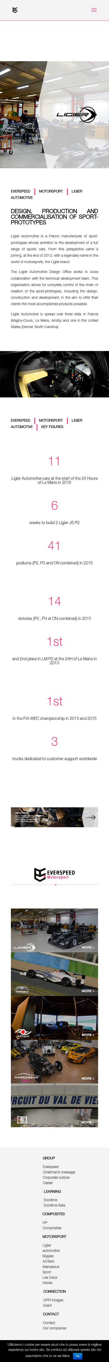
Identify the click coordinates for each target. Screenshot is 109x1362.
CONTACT (51, 1314)
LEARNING (52, 1192)
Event (47, 1306)
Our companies (54, 1328)
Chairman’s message (59, 1172)
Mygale (48, 1256)
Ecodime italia (54, 1206)
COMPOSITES (54, 1214)
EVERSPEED (21, 191)
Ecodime (50, 1200)
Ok (78, 1356)
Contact (49, 1323)
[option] (54, 930)
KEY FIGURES (52, 427)
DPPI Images (53, 1300)
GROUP (49, 1158)
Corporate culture (56, 1178)
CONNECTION (54, 1292)
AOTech (49, 1262)
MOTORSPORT (51, 191)
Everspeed (51, 1167)
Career (48, 1183)
